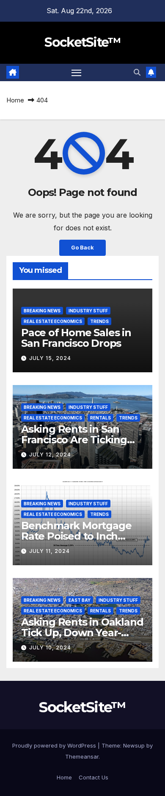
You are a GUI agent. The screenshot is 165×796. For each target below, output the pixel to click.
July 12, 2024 (50, 454)
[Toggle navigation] (76, 73)
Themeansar (82, 756)
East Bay (80, 600)
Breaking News (42, 310)
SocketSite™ (82, 42)
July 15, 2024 (50, 358)
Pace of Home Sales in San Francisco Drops (76, 337)
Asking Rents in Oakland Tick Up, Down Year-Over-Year (82, 632)
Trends (99, 321)
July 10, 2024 (50, 647)
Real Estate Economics (53, 321)
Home (15, 100)
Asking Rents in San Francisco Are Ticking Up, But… (74, 439)
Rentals (100, 417)
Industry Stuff (88, 310)
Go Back (82, 247)
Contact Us (93, 777)
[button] (137, 72)
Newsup (134, 745)
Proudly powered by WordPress (55, 745)
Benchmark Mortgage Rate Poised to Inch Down (76, 536)
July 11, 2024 (49, 551)
